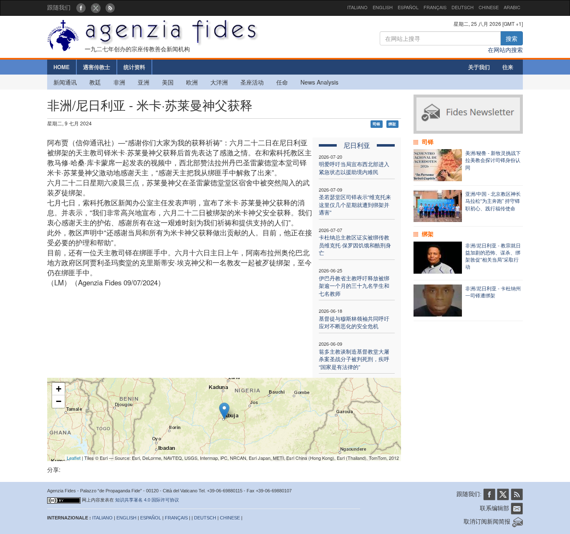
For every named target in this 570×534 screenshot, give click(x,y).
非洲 (119, 82)
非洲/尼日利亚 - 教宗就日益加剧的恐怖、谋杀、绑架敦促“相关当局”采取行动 (493, 256)
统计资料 (134, 67)
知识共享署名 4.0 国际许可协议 (147, 499)
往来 (507, 67)
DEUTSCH (462, 7)
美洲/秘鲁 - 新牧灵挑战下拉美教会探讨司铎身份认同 (493, 159)
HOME (61, 67)
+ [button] (58, 389)
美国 (168, 82)
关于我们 (479, 67)
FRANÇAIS (435, 7)
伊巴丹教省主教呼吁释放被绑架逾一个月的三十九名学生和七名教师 (354, 285)
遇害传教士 (96, 67)
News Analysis (319, 82)
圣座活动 (252, 82)
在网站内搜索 (505, 49)
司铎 (376, 124)
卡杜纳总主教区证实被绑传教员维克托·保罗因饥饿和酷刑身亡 (355, 245)
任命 (282, 82)
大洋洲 (219, 82)
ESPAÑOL (408, 7)
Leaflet (74, 457)
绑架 (392, 124)
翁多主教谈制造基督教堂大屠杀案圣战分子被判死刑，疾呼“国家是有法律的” (354, 359)
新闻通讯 (65, 82)
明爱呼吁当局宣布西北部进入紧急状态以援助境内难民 (354, 168)
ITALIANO (357, 7)
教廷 (95, 82)
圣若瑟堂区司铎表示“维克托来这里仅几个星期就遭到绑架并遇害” (355, 204)
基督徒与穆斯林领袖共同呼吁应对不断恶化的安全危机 (354, 322)
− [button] (58, 401)
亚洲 (143, 82)
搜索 (511, 38)
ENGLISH (383, 7)
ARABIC (512, 7)
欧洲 (192, 82)
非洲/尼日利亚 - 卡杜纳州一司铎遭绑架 (493, 291)
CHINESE (489, 7)
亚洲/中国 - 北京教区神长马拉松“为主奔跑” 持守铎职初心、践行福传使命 (493, 200)
